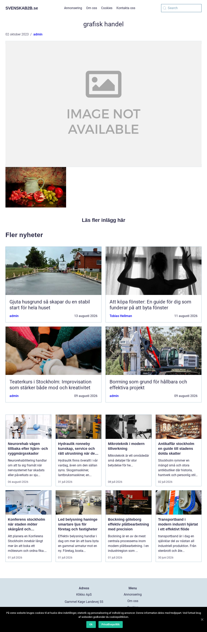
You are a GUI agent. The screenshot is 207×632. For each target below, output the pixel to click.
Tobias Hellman (121, 316)
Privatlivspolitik (110, 624)
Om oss (91, 8)
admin (37, 34)
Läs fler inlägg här (103, 220)
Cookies (106, 8)
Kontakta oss (125, 8)
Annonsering (73, 8)
